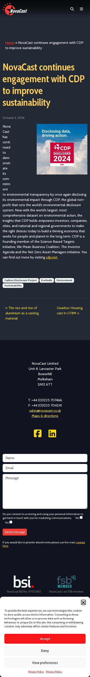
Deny (45, 651)
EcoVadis (46, 280)
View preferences (45, 663)
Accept (45, 639)
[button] (83, 602)
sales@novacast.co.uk (45, 411)
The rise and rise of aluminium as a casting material (22, 313)
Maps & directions (45, 416)
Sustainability (13, 285)
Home (9, 43)
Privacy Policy (36, 671)
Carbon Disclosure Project (20, 280)
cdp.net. (52, 257)
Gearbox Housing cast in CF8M (70, 310)
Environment (64, 280)
